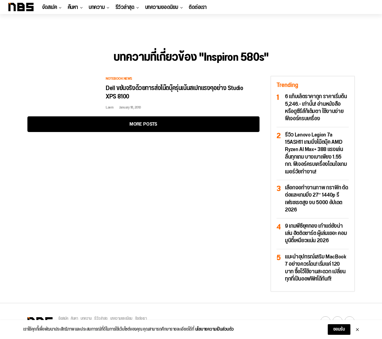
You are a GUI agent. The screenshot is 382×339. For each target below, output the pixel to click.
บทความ (97, 7)
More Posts (143, 124)
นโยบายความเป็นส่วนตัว (214, 329)
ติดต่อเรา (198, 7)
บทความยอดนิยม (161, 7)
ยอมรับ (339, 329)
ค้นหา (73, 7)
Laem (109, 107)
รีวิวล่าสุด (125, 7)
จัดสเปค (49, 7)
